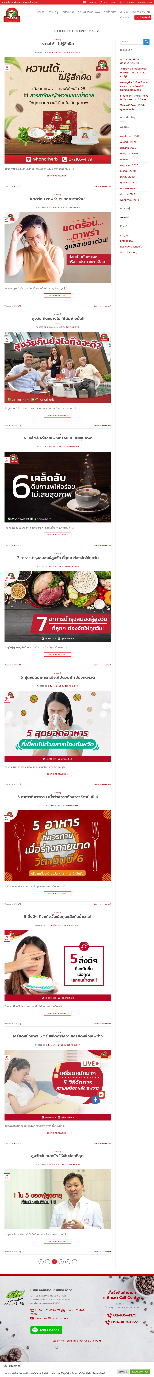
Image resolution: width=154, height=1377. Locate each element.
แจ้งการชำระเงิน (141, 12)
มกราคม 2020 (128, 188)
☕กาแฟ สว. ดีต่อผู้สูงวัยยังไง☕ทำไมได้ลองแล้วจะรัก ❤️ (133, 72)
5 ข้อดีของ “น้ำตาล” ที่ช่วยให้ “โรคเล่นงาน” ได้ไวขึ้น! (134, 98)
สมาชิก (124, 12)
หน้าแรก (40, 12)
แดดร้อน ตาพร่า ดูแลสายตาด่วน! (57, 199)
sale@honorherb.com (55, 1318)
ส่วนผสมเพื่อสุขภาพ (89, 12)
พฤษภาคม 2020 (129, 165)
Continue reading (58, 176)
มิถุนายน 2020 (128, 159)
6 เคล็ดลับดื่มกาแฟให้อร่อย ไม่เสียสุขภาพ (58, 438)
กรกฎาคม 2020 (129, 153)
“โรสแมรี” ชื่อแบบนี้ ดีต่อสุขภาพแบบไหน (132, 107)
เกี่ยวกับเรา (68, 12)
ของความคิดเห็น (131, 247)
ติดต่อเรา (125, 17)
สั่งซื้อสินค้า (110, 12)
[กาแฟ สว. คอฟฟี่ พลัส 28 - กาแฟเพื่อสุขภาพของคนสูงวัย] (11, 15)
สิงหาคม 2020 (128, 148)
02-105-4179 (53, 1310)
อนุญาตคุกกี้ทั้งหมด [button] (140, 1371)
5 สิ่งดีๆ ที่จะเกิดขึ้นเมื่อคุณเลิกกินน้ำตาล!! (58, 917)
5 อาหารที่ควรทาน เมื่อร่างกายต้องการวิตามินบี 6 (57, 797)
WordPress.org (128, 252)
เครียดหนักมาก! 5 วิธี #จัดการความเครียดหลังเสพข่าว (58, 1036)
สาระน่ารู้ (53, 12)
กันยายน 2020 (128, 142)
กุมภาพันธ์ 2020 (129, 182)
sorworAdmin (73, 52)
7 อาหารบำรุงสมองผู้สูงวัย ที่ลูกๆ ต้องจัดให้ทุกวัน (58, 558)
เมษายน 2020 (128, 171)
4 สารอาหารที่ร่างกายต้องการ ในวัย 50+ (131, 61)
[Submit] (146, 42)
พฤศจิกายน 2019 (129, 200)
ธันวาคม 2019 (127, 194)
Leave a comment (102, 186)
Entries (126, 241)
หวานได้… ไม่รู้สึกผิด (58, 44)
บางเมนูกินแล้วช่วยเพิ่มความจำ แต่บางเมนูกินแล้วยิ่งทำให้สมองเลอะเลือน (134, 86)
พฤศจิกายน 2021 (129, 136)
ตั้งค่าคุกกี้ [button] (122, 1371)
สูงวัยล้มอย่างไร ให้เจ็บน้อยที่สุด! (58, 1156)
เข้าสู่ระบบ (125, 235)
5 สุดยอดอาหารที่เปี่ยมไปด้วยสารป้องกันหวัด (58, 677)
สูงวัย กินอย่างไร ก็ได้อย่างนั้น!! (58, 318)
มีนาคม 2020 (127, 177)
